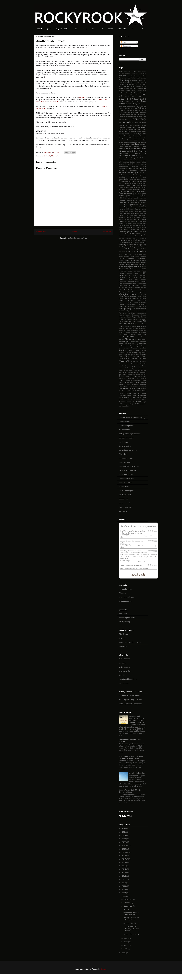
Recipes (121, 313)
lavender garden (125, 238)
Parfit (138, 283)
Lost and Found (141, 247)
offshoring (143, 277)
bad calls (143, 90)
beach (133, 93)
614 (130, 72)
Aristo (135, 88)
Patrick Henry (123, 285)
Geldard (132, 187)
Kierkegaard (134, 234)
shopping (143, 339)
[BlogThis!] (68, 152)
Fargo (129, 181)
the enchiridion (125, 446)
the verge (123, 663)
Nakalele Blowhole (125, 273)
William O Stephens (132, 400)
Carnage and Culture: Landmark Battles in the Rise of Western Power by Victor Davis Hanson (137, 720)
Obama (135, 275)
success (132, 361)
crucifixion (134, 134)
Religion (133, 313)
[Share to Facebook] (73, 152)
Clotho (128, 114)
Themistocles (131, 374)
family (125, 181)
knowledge (142, 234)
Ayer (138, 90)
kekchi (121, 234)
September (128, 906)
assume (121, 90)
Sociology (135, 344)
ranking (127, 311)
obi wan (143, 275)
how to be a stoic (125, 507)
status (140, 352)
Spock (131, 350)
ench (84, 29)
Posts (124, 42)
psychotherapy (136, 308)
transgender (128, 380)
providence (131, 306)
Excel (144, 175)
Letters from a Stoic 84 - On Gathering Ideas (130, 791)
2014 (124, 869)
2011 (124, 879)
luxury (127, 249)
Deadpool (122, 138)
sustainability (123, 366)
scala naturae (141, 330)
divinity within (135, 158)
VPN (138, 393)
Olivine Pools (133, 279)
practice (122, 300)
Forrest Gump (141, 183)
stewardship (126, 354)
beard (137, 93)
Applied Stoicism (135, 86)
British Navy (132, 104)
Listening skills (138, 242)
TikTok (127, 376)
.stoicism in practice (126, 426)
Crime (139, 131)
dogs (120, 160)
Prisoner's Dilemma (140, 302)
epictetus (133, 168)
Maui (132, 256)
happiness (142, 200)
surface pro (133, 364)
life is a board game (127, 491)
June (126, 942)
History (137, 209)
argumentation (128, 88)
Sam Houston (135, 328)
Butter (139, 104)
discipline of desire (137, 151)
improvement (142, 217)
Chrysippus (130, 110)
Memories (138, 260)
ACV (120, 76)
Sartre (127, 330)
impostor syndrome (132, 217)
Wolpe (144, 402)
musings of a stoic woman (129, 466)
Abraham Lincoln (130, 74)
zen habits (123, 614)
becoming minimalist (127, 618)
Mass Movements (140, 254)
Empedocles (129, 164)
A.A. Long (134, 72)
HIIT (127, 209)
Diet (43, 156)
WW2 (137, 404)
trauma (144, 380)
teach (120, 368)
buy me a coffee (62, 29)
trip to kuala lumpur (138, 382)
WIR (133, 402)
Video (126, 391)
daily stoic (123, 511)
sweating (130, 366)
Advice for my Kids (140, 76)
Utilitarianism (135, 384)
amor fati (135, 82)
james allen (132, 223)
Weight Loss (141, 395)
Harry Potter (131, 202)
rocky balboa (142, 319)
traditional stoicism (126, 479)
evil (136, 175)
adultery (131, 76)
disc (94, 29)
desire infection (140, 140)
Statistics (135, 352)
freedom (128, 185)
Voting (134, 393)
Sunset (144, 361)
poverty (139, 298)
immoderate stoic (126, 458)
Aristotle (140, 88)
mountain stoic (124, 462)
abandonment (142, 72)
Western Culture (130, 397)
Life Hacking (123, 242)
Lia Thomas (142, 240)
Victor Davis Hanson (131, 389)
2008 (124, 889)
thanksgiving (142, 370)
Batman (128, 93)
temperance (138, 368)
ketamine (126, 234)
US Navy (127, 384)
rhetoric (129, 317)
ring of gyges (142, 317)
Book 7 (122, 101)
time (135, 376)
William (121, 400)
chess (134, 29)
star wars (129, 352)
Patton (144, 285)
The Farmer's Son (124, 372)
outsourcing (122, 281)
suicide (138, 361)
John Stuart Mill (141, 227)
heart (120, 205)
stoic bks (122, 29)
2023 (124, 839)
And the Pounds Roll (131, 934)
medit (110, 29)
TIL (132, 376)
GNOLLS (122, 638)
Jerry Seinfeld (128, 225)
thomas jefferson (141, 374)
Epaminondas (123, 168)
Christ (135, 108)
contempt (122, 127)
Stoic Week (141, 358)
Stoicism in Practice (137, 773)
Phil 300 (140, 287)
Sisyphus (126, 342)
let (102, 29)
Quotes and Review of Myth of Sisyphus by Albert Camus (131, 757)
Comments (126, 46)
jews (134, 225)
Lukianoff (122, 249)
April (126, 949)
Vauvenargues (132, 387)
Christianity (142, 108)
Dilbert (121, 146)
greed (128, 196)
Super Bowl (123, 364)
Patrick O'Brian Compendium (130, 704)
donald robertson (125, 503)
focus (124, 183)
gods (134, 194)
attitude (127, 91)
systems (136, 366)
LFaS (134, 240)
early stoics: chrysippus (128, 450)
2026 (124, 829)
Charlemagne (131, 106)
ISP (126, 223)
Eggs (128, 162)
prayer (130, 300)
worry (125, 404)
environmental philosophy (128, 166)
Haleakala (122, 200)
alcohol (134, 80)
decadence (137, 138)
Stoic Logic (135, 356)
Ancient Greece (131, 84)
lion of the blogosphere (128, 679)
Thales (135, 370)
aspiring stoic (124, 499)
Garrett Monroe (126, 560)
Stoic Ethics (124, 356)
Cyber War (142, 134)
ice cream (142, 215)
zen (124, 406)
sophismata (122, 346)
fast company (124, 659)
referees (127, 313)
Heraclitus (142, 207)
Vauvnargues (142, 387)
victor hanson (124, 667)
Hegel (125, 205)
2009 (124, 886)
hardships (122, 202)
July (126, 938)
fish (120, 183)
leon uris (129, 240)
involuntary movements (138, 221)
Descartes (130, 140)
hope (144, 211)
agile (128, 78)
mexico (138, 262)
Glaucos (143, 189)
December (128, 899)
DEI (145, 138)
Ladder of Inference (139, 236)
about (39, 29)
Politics (144, 296)
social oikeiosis (125, 344)
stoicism (124, 361)
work (120, 404)
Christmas (122, 110)
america (127, 82)
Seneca (124, 567)
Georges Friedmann (133, 189)
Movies (132, 269)
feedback (143, 181)
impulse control (124, 219)
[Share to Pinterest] (75, 152)
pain (138, 281)
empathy (121, 164)
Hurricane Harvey (140, 213)
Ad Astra (125, 76)
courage (137, 129)
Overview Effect (132, 281)
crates (127, 132)
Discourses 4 (136, 156)
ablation (121, 74)
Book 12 (138, 97)
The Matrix (134, 372)
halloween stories (131, 200)
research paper (141, 313)
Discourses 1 (125, 154)
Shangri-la (54, 156)
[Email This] (66, 152)
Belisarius (143, 93)
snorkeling (143, 341)
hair (145, 198)
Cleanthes (122, 114)
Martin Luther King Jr (126, 254)
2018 (124, 856)
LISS (132, 242)
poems (139, 296)
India (131, 219)
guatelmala (136, 196)
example (139, 175)
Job (145, 225)
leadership (143, 238)
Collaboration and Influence (127, 116)
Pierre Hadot (125, 534)
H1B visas (122, 198)
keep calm (142, 231)
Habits (129, 198)
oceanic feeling (132, 277)
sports (137, 350)
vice (120, 389)
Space (138, 346)
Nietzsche (123, 275)
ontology (143, 279)
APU (144, 86)
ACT (144, 74)
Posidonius (122, 298)
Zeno (127, 406)
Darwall (126, 136)
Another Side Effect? (131, 923)
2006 (124, 896)
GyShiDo (143, 196)
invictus (127, 221)
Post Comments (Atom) (78, 238)
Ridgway (134, 317)
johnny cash (135, 229)
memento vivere (129, 260)
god (120, 192)
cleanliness (142, 112)
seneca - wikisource (127, 438)
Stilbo (133, 354)
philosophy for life (126, 474)
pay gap (121, 287)
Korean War (123, 236)
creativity (133, 131)
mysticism (137, 271)
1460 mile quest (124, 72)
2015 (124, 866)
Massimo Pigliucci (124, 256)
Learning (122, 240)
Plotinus (127, 296)
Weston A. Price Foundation (130, 642)
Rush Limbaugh (130, 326)
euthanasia (131, 175)
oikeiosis (122, 279)
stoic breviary (124, 430)
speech (126, 348)
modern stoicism (125, 482)
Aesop (121, 78)
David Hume (132, 136)
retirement (122, 317)
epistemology (123, 170)
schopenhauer (135, 332)
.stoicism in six (124, 422)
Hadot (135, 198)
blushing (132, 95)
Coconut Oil (135, 114)
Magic (132, 249)
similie (121, 341)
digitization (143, 144)
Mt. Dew (82, 97)
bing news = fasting (126, 597)
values (125, 387)
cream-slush (53, 102)
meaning (137, 256)
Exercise (134, 177)
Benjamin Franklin (124, 95)
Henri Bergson (124, 207)
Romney (139, 321)
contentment (131, 127)
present (129, 302)
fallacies (143, 179)
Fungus (143, 185)
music (137, 269)
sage (120, 328)
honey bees (138, 211)
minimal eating (124, 267)
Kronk (130, 236)
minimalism (134, 267)
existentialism (124, 179)
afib (125, 78)
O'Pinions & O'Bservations (129, 696)
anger (140, 84)
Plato (121, 296)
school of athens (124, 332)
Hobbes (143, 209)
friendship (136, 185)
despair (121, 142)
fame (121, 181)
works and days (125, 671)
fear (138, 181)
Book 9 (137, 101)
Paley (120, 283)
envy (144, 166)
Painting (143, 281)
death (129, 138)
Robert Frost (123, 319)
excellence (122, 177)
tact (140, 366)
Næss (144, 271)
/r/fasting (122, 593)
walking (129, 395)
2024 (124, 835)
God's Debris (141, 192)
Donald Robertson (129, 160)
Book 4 (130, 99)
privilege (121, 304)
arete (121, 88)
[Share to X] (70, 152)
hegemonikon (133, 205)
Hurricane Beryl (129, 213)
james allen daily (125, 589)
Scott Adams (124, 334)
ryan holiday (141, 326)
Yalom (121, 406)
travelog (126, 382)
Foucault (121, 185)
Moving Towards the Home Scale (131, 919)
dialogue (140, 142)
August (127, 909)
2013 (124, 873)
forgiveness (133, 183)
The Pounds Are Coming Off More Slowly (131, 929)
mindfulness (141, 265)
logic (140, 245)
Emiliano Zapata (135, 162)
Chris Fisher (128, 108)
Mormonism (123, 269)
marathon (122, 252)
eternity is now (136, 173)
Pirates (141, 294)
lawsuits (135, 238)
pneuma (133, 296)
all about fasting (125, 601)
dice (144, 142)
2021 (124, 845)
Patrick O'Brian (135, 285)
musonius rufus (125, 271)
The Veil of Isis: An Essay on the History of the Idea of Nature (132, 532)
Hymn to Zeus (124, 215)
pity (145, 294)
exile (144, 177)
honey (132, 211)
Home (74, 232)
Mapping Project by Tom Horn (130, 700)
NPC (130, 275)
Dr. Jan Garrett (125, 495)
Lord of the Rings (130, 247)
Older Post (106, 232)
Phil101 (126, 290)
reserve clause (124, 315)
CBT (124, 106)
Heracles (134, 207)
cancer (144, 104)
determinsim (128, 142)
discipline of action (127, 149)
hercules (122, 209)
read (144, 311)
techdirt (122, 675)
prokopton (142, 304)
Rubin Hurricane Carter (138, 324)
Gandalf (126, 187)
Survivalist (143, 364)
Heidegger (143, 205)
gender (138, 187)
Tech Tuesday (128, 368)
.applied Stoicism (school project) (132, 418)
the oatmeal (123, 683)
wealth (134, 395)
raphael (132, 311)
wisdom (138, 402)
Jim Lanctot (139, 225)
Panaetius (126, 283)
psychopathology (125, 309)
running (121, 326)
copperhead (142, 127)
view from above (135, 391)
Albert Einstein (125, 80)
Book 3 (124, 99)
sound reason (131, 346)
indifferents (137, 219)
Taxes (144, 366)
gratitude (122, 196)
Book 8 (129, 101)
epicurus (143, 168)
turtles (121, 384)
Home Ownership (124, 211)
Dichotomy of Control (127, 144)
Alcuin (140, 80)
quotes (121, 311)
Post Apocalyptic (131, 298)
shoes (137, 339)
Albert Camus (141, 78)
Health (48, 156)
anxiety (126, 86)
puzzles (143, 308)
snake (137, 341)
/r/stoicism (123, 454)
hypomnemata (134, 215)
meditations (123, 442)
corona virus (123, 129)
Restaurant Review (139, 315)
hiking (131, 209)
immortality (122, 217)
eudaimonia (123, 175)
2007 (124, 893)
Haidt (141, 198)
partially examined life (127, 470)
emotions (143, 162)
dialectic (134, 142)
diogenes (128, 146)
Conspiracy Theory (139, 125)
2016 (124, 862)
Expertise (133, 179)
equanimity (133, 170)
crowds (127, 134)
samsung (122, 330)
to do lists (142, 376)
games (121, 187)
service (137, 337)
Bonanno (138, 95)
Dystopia (143, 160)
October (127, 903)
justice (135, 232)
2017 (124, 859)
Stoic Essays (141, 354)
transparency (137, 380)
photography (133, 294)
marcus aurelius (136, 251)
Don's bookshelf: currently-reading (138, 526)
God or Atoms (129, 192)
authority (133, 90)
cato (120, 106)
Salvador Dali (127, 328)
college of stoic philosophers (130, 434)
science (143, 332)
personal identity (133, 287)
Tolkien (128, 378)
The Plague (122, 374)
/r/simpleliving (124, 622)
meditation (132, 258)
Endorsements (140, 164)
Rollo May (132, 321)
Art (145, 88)
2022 (124, 842)
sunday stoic (124, 487)
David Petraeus (141, 136)
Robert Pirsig (132, 319)
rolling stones (123, 321)
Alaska (133, 78)
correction (131, 129)
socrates (142, 344)
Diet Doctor (123, 634)
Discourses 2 (140, 154)
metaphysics (131, 262)
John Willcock (124, 229)
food (127, 183)
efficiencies (122, 162)
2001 (124, 953)
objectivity (122, 277)
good (144, 194)
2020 (124, 849)
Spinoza (134, 348)
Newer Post (41, 232)
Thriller (121, 376)
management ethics (140, 249)
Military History (130, 265)
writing (131, 404)
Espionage (143, 170)
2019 (124, 852)
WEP (121, 397)
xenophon (143, 404)
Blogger (103, 969)
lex (76, 29)
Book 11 (131, 97)
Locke (136, 244)
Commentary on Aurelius (132, 121)
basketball (122, 93)
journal (129, 232)
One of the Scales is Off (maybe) (131, 913)
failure (138, 179)
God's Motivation (125, 194)
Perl (126, 287)
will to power (141, 397)
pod (49, 29)
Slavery (132, 341)
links (128, 242)
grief (131, 196)
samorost (143, 328)
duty (138, 160)
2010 (124, 883)
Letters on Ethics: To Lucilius (131, 565)
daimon (121, 136)
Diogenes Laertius (139, 146)
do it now (143, 158)
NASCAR (137, 273)
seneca (130, 337)
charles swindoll (141, 106)
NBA (144, 273)
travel (120, 382)
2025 (124, 832)
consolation (128, 125)
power (144, 298)
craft (123, 131)
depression (122, 140)
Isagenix (121, 223)
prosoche (122, 306)
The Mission (142, 372)
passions (143, 283)
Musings (143, 269)
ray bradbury (139, 311)
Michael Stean (126, 544)
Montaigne (143, 267)
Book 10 (124, 97)
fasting (133, 181)
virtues (127, 393)
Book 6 (143, 99)
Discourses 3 (124, 156)
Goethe (139, 194)
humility (121, 213)
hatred (137, 202)
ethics (144, 173)
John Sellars (131, 227)
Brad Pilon (123, 646)
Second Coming (136, 334)
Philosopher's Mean (125, 292)
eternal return (124, 173)
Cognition (143, 114)
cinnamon (137, 110)
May (126, 945)
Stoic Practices (131, 358)
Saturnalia (134, 330)
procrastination (131, 304)
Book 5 (136, 99)
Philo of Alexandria (138, 290)
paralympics (133, 283)
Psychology (141, 306)
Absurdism (139, 74)
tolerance (122, 378)
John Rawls (122, 227)
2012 (124, 876)
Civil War (134, 112)
